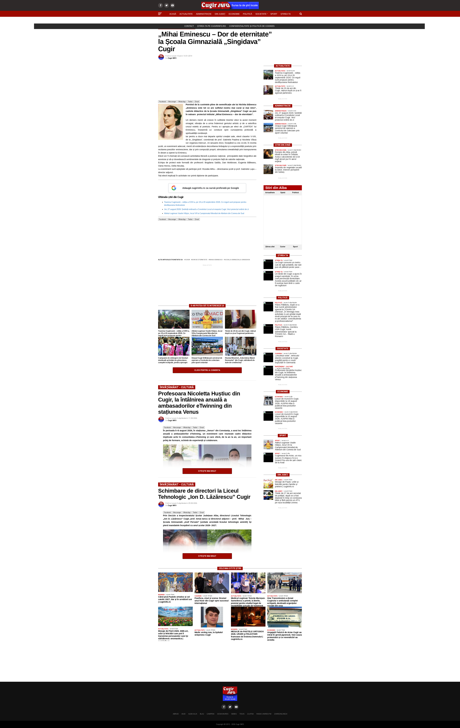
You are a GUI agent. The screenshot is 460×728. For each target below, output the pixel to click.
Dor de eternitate (199, 260)
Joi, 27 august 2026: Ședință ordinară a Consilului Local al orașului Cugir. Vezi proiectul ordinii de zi (206, 209)
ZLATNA (250, 714)
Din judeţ (220, 14)
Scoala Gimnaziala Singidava (237, 260)
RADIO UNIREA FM (263, 714)
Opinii (282, 193)
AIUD (183, 714)
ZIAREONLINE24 (280, 714)
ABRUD (176, 714)
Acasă (172, 14)
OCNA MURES (222, 714)
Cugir (187, 260)
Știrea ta (286, 14)
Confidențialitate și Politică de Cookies (251, 26)
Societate (260, 14)
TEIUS (241, 714)
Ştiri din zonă (230, 21)
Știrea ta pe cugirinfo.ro (211, 26)
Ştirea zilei (270, 247)
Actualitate (186, 14)
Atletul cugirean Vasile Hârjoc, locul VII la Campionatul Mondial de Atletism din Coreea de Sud (204, 213)
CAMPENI (210, 714)
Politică (247, 14)
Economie (234, 14)
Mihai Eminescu (216, 260)
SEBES (234, 714)
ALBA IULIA (192, 714)
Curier (282, 247)
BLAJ (202, 714)
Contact (189, 26)
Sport (273, 14)
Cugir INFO (172, 58)
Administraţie (203, 14)
